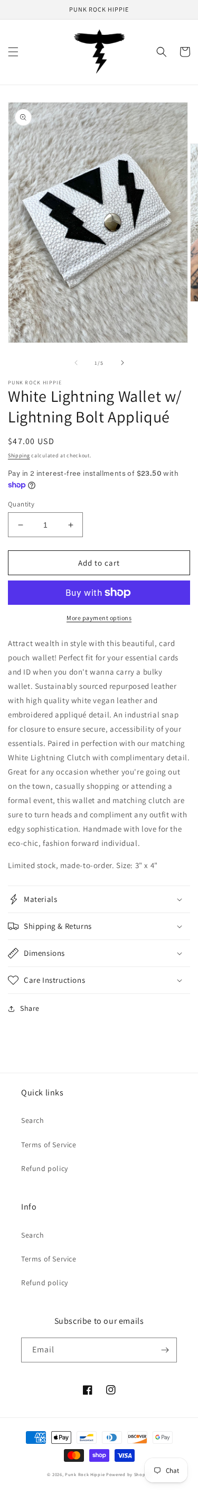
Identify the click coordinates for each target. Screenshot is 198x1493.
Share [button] (30, 1008)
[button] (13, 51)
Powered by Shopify (128, 1474)
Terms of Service (49, 1144)
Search (32, 1120)
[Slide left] (76, 362)
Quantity (21, 504)
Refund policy (44, 1168)
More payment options (99, 618)
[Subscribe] (164, 1350)
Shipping (19, 455)
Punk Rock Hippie (85, 1474)
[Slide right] (122, 362)
